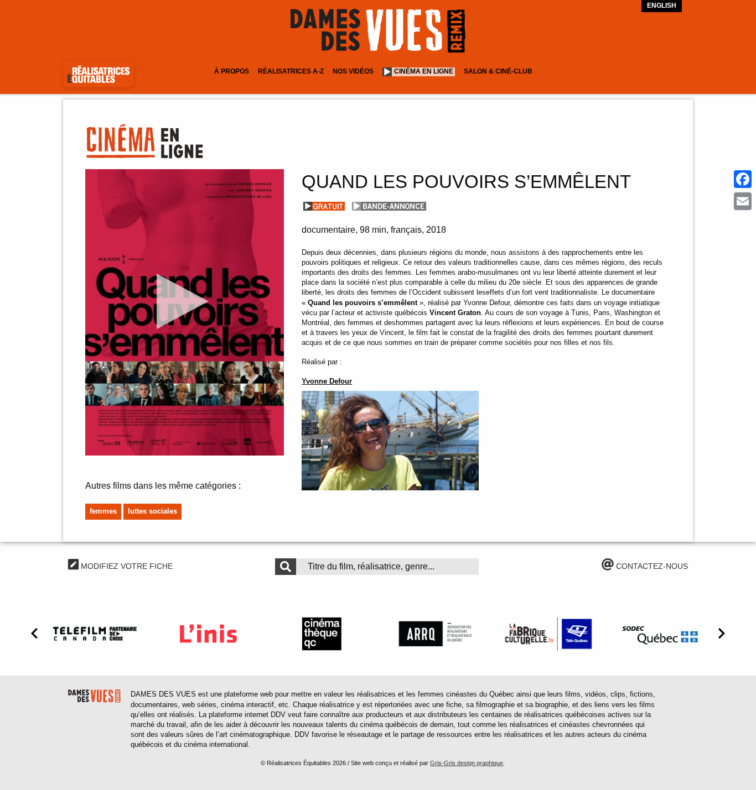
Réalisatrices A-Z (291, 71)
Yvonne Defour (327, 381)
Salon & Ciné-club (498, 71)
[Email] (743, 201)
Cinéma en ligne (423, 71)
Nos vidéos (353, 71)
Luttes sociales (152, 511)
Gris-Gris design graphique (466, 763)
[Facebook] (743, 179)
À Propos (231, 71)
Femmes (103, 511)
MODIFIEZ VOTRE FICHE (126, 566)
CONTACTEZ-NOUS (651, 566)
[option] (94, 633)
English (661, 5)
